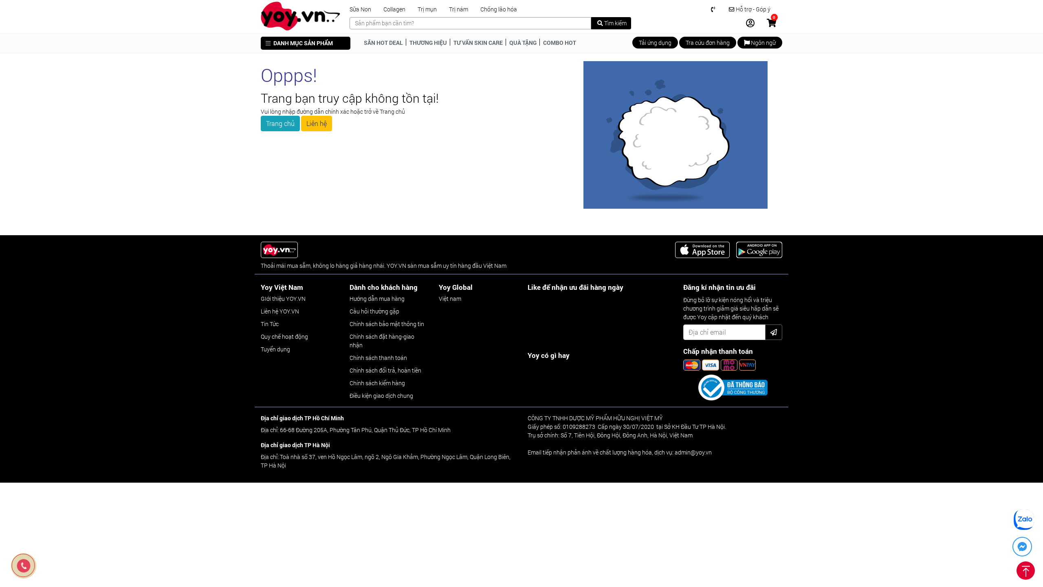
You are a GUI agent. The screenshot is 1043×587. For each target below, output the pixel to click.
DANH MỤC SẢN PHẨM (302, 43)
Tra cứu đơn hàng (708, 42)
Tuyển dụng (275, 349)
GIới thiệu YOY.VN (283, 298)
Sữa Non (360, 9)
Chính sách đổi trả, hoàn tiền (385, 370)
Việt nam (450, 298)
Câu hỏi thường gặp (374, 311)
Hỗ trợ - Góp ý (752, 9)
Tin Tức (270, 324)
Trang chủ (280, 123)
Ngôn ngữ (763, 42)
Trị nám (458, 9)
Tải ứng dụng (655, 42)
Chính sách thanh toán (378, 358)
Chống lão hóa (498, 9)
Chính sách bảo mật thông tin (387, 324)
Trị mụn (427, 9)
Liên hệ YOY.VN (280, 311)
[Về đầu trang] (1026, 569)
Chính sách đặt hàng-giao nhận (382, 341)
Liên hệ (316, 123)
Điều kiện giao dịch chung (381, 395)
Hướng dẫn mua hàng (377, 298)
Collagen (394, 9)
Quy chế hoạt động (284, 336)
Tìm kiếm (615, 23)
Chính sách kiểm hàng (377, 383)
